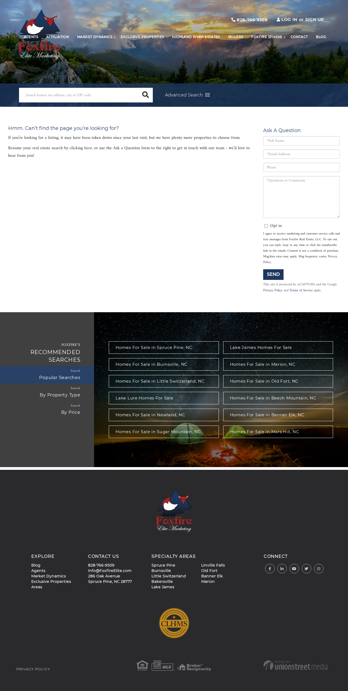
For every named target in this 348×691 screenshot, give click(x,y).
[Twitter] (306, 569)
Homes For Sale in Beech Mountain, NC (273, 398)
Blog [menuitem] (321, 37)
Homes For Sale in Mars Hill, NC (264, 431)
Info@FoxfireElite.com (110, 570)
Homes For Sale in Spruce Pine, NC (154, 347)
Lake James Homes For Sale (261, 347)
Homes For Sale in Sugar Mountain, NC (158, 431)
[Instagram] (318, 569)
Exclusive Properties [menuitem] (142, 37)
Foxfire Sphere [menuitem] (266, 37)
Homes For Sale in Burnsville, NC (152, 364)
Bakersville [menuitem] (162, 581)
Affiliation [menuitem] (57, 37)
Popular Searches (59, 377)
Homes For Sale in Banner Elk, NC (267, 414)
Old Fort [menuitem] (209, 570)
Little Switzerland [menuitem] (168, 576)
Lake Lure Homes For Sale (144, 398)
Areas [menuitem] (36, 586)
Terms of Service (301, 290)
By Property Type (60, 395)
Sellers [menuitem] (235, 37)
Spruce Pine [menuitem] (163, 565)
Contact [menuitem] (299, 37)
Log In (289, 19)
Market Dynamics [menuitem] (95, 37)
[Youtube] (294, 569)
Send (273, 274)
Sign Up (314, 19)
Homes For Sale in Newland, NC (150, 414)
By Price (70, 412)
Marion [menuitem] (208, 581)
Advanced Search (184, 95)
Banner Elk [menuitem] (212, 576)
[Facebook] (269, 569)
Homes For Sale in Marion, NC (263, 364)
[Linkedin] (282, 569)
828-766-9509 (251, 19)
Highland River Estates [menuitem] (196, 37)
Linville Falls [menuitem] (213, 565)
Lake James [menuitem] (162, 586)
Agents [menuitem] (31, 37)
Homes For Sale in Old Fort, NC (264, 381)
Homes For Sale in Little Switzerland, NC (160, 381)
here (88, 148)
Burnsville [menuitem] (161, 570)
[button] (145, 95)
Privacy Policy (272, 290)
